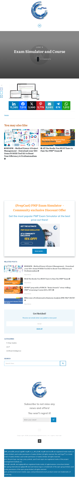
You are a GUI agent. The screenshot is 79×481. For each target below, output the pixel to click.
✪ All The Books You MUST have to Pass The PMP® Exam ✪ (58, 145)
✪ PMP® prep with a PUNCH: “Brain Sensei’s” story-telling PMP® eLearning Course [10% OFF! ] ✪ (47, 288)
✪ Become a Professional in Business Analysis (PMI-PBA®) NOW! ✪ (49, 299)
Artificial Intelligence (13, 351)
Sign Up (39, 329)
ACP (8, 347)
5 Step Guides (11, 343)
